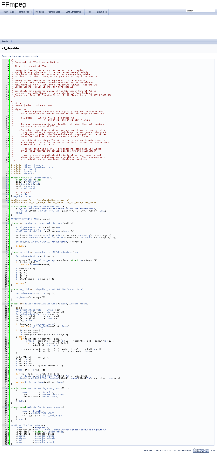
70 (5, 202)
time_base (33, 235)
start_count (28, 188)
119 (5, 304)
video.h (28, 173)
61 (5, 184)
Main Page (8, 12)
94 (5, 252)
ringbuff (32, 182)
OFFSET (25, 211)
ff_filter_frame (39, 326)
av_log (20, 242)
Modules (39, 12)
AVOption (32, 206)
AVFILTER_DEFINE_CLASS (24, 219)
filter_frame (32, 304)
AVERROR (34, 264)
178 (5, 425)
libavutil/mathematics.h (38, 167)
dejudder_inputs (52, 388)
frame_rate (33, 237)
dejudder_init (43, 252)
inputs (67, 231)
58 (5, 178)
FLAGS (102, 211)
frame (84, 304)
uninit (21, 442)
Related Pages (25, 12)
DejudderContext (39, 178)
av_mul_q (48, 235)
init (19, 440)
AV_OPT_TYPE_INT (49, 211)
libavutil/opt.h (33, 165)
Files (89, 12)
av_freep (21, 297)
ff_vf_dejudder (31, 425)
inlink (37, 231)
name (24, 392)
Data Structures (73, 12)
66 (5, 194)
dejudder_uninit (45, 289)
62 (5, 186)
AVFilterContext (25, 227)
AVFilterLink (54, 223)
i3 (32, 184)
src (59, 227)
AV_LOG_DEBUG (44, 376)
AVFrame (73, 304)
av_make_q (84, 235)
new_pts (30, 186)
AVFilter (16, 425)
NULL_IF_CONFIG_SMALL (48, 430)
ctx (39, 227)
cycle (24, 194)
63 (5, 188)
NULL (19, 213)
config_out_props (35, 223)
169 (5, 407)
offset (30, 320)
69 (5, 200)
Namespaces (54, 12)
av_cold (24, 252)
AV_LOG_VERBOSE (40, 242)
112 (5, 289)
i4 (37, 184)
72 (5, 206)
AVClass (28, 180)
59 (5, 180)
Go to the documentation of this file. (20, 56)
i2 (27, 184)
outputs (21, 438)
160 (5, 388)
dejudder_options (49, 206)
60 (5, 182)
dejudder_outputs (53, 407)
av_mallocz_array (44, 260)
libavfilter (6, 41)
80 (5, 223)
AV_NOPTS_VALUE (45, 324)
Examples (102, 12)
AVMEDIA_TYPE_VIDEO (52, 394)
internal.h (30, 171)
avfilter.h (30, 169)
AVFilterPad (34, 388)
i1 (22, 184)
